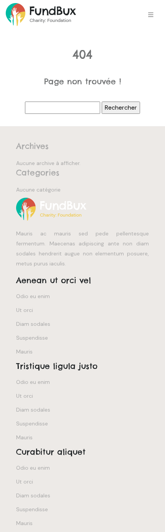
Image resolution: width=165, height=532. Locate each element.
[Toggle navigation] (150, 14)
